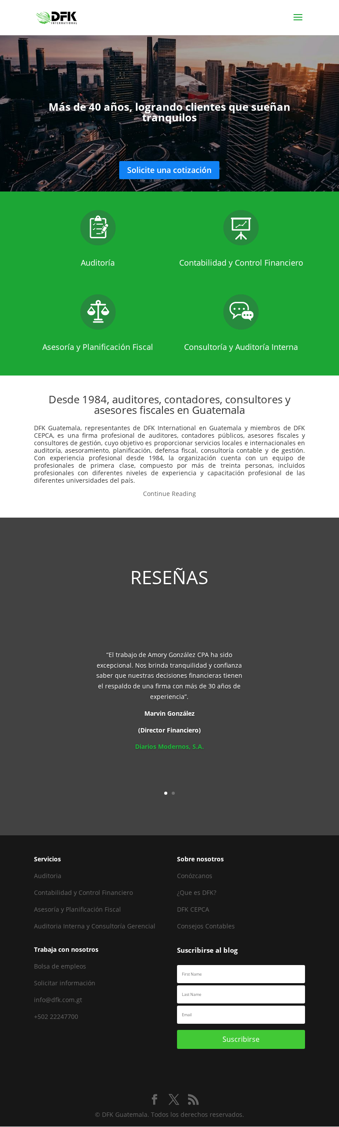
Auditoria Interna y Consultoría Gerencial (94, 926)
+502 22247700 (56, 1016)
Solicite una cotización (169, 170)
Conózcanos (194, 876)
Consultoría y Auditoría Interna (241, 347)
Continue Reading (169, 493)
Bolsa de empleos (60, 966)
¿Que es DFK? (196, 892)
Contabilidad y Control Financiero (241, 262)
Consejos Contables (206, 926)
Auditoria (47, 876)
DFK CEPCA (193, 909)
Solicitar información (64, 983)
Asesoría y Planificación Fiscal (97, 347)
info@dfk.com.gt (58, 1000)
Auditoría (98, 262)
